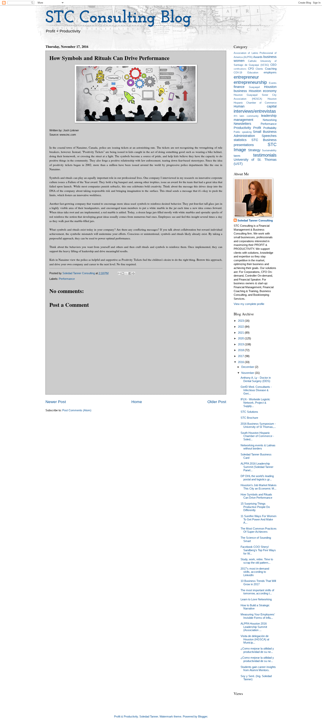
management (243, 120)
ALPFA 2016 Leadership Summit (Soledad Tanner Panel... (257, 467)
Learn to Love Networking (256, 599)
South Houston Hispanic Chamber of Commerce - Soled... (257, 436)
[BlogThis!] (123, 273)
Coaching (271, 68)
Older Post (216, 402)
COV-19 (238, 72)
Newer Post (55, 402)
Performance (67, 278)
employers (270, 72)
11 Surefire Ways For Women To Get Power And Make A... (258, 519)
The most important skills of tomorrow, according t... (257, 592)
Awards (258, 57)
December (248, 366)
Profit (257, 128)
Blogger (202, 716)
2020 (241, 338)
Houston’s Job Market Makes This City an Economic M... (259, 487)
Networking (270, 119)
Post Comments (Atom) (76, 410)
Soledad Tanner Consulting (255, 220)
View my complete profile (249, 303)
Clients (259, 68)
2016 (241, 362)
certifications (240, 69)
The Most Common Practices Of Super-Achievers (259, 530)
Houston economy (263, 91)
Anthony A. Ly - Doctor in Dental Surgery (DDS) (256, 379)
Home (136, 402)
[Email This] (119, 273)
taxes (237, 155)
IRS (235, 116)
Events (273, 83)
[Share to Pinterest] (133, 273)
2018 (241, 350)
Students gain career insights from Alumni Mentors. (258, 669)
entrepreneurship (250, 82)
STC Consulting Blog (118, 18)
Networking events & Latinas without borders (258, 447)
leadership (269, 116)
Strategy (254, 150)
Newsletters (242, 124)
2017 (241, 356)
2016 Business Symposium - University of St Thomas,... (258, 425)
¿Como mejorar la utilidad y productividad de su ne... (257, 650)
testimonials (265, 155)
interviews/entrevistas (255, 111)
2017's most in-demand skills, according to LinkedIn (255, 572)
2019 (241, 344)
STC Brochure (249, 417)
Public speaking (243, 132)
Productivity (242, 128)
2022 (241, 326)
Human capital (255, 106)
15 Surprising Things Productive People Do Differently (255, 507)
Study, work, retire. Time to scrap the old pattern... (257, 561)
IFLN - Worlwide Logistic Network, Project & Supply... (255, 402)
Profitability (270, 127)
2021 (241, 332)
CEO (273, 64)
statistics (240, 140)
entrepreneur (246, 77)
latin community (249, 116)
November (248, 372)
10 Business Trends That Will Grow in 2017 (258, 582)
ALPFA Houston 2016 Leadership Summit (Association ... (254, 627)
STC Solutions (249, 411)
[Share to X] (126, 273)
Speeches (269, 136)
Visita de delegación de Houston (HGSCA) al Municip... (255, 639)
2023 (241, 320)
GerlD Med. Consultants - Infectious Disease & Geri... (256, 390)
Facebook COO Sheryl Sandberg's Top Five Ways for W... (258, 550)
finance (239, 87)
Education (252, 72)
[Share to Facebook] (130, 273)
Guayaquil (254, 87)
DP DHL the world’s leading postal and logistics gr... (257, 478)
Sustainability (269, 150)
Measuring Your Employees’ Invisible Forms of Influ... (258, 616)
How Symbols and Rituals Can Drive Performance (256, 496)
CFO (251, 68)
